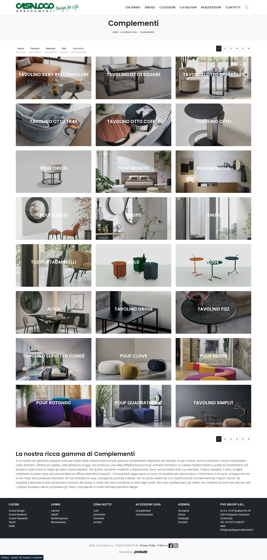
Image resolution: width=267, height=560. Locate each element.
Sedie (12, 526)
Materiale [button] (50, 48)
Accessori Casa (129, 32)
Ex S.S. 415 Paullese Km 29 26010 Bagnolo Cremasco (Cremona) (235, 514)
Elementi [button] (35, 48)
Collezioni (167, 7)
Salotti (54, 514)
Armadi (97, 522)
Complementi (147, 32)
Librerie (55, 510)
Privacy (5, 557)
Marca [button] (21, 48)
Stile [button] (64, 48)
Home (115, 32)
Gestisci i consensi (32, 557)
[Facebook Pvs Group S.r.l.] (171, 545)
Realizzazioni (211, 7)
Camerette (99, 514)
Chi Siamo (132, 7)
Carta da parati (144, 514)
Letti (95, 510)
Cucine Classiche (18, 518)
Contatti (232, 7)
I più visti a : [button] (79, 48)
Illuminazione (58, 522)
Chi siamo (183, 510)
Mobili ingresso (59, 518)
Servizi (150, 7)
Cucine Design (17, 510)
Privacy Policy (147, 545)
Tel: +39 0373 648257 (232, 522)
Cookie (14, 557)
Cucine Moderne (18, 514)
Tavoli (12, 522)
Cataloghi (188, 7)
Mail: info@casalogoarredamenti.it (236, 528)
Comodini (98, 518)
